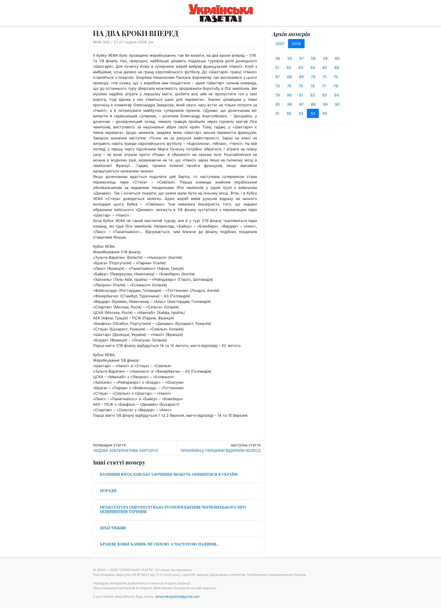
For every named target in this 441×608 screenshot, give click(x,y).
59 (325, 58)
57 (301, 58)
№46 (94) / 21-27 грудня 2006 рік (123, 42)
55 (289, 58)
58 (313, 58)
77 (324, 86)
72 (336, 76)
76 (312, 86)
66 (336, 67)
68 (289, 76)
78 (336, 86)
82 (312, 95)
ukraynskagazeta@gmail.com (177, 596)
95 (324, 113)
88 (313, 104)
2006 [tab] (296, 43)
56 (277, 58)
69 (301, 76)
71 (324, 76)
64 (313, 67)
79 (277, 95)
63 (301, 67)
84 (336, 95)
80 (289, 95)
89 (325, 104)
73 (277, 86)
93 (301, 113)
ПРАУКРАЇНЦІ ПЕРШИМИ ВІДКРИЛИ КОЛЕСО (220, 450)
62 (289, 67)
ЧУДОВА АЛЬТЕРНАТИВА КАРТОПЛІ (125, 450)
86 (289, 104)
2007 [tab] (279, 43)
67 (277, 76)
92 (289, 113)
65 (324, 67)
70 (313, 76)
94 (313, 113)
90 (337, 104)
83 (324, 95)
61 (277, 67)
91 (277, 113)
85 (277, 104)
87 (301, 104)
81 (301, 95)
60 (337, 58)
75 (301, 86)
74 (289, 86)
